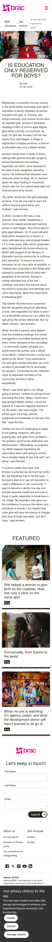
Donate (31, 842)
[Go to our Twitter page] (13, 866)
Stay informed (23, 23)
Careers (31, 837)
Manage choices (16, 934)
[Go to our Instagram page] (19, 866)
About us (9, 831)
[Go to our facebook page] (7, 866)
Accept (11, 918)
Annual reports (10, 837)
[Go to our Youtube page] (25, 866)
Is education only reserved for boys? (38, 23)
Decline (11, 926)
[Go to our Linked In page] (30, 866)
